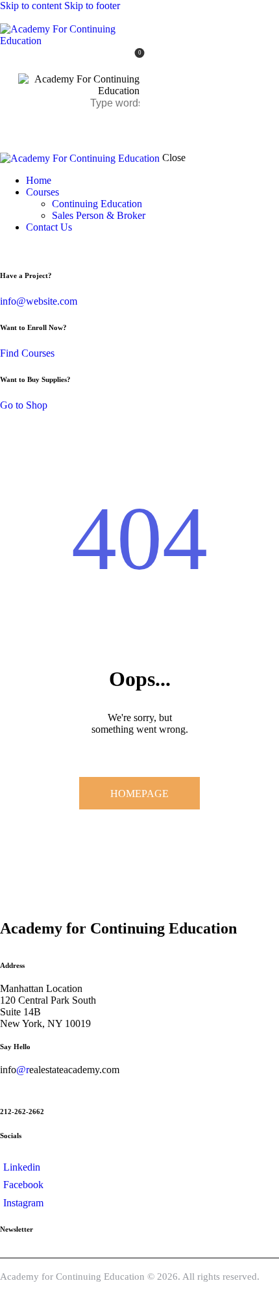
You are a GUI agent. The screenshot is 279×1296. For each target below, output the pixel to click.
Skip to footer (92, 5)
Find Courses (27, 353)
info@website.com (38, 301)
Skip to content (31, 5)
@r (22, 1069)
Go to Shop (23, 405)
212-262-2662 (22, 1111)
